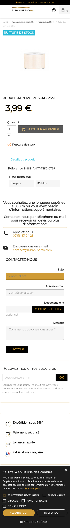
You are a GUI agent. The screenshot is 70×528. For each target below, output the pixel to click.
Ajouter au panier (40, 129)
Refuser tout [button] (52, 512)
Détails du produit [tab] (23, 159)
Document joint (54, 302)
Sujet (61, 269)
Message (58, 323)
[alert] (35, 497)
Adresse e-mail (55, 286)
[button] (35, 522)
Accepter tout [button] (18, 512)
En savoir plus (32, 488)
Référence (15, 168)
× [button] (66, 470)
